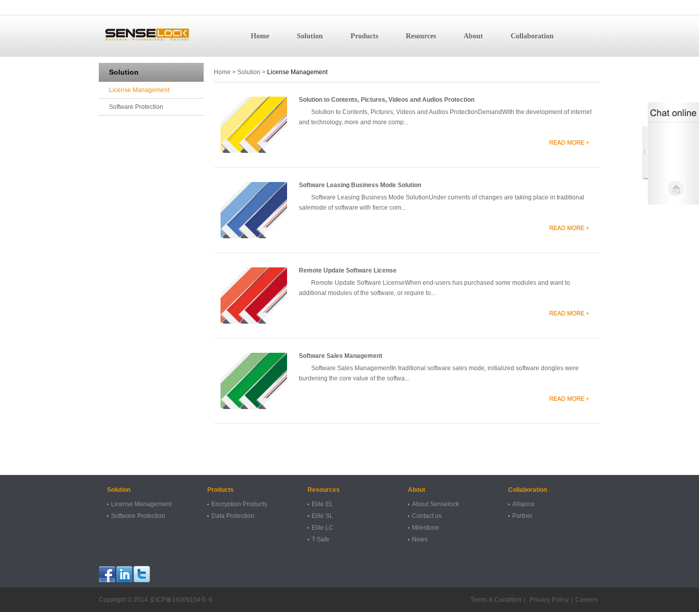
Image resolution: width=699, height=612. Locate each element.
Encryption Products (239, 504)
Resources (421, 36)
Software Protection (136, 106)
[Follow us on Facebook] (107, 574)
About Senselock (435, 504)
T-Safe (321, 539)
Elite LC (323, 527)
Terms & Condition (495, 599)
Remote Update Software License (348, 270)
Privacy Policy (548, 599)
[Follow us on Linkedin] (124, 574)
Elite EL (322, 504)
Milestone (425, 527)
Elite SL (322, 515)
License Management (139, 90)
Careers (586, 599)
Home (260, 36)
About (473, 36)
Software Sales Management (340, 355)
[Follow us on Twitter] (142, 574)
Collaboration (532, 36)
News (420, 539)
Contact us (427, 515)
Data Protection (232, 515)
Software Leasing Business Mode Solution (360, 185)
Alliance (523, 504)
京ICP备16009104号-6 (180, 599)
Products (364, 36)
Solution (310, 36)
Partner (522, 515)
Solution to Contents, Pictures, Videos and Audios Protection (386, 99)
